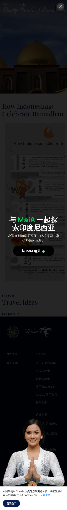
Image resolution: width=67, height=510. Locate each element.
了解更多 (45, 495)
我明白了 (11, 503)
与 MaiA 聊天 (31, 251)
